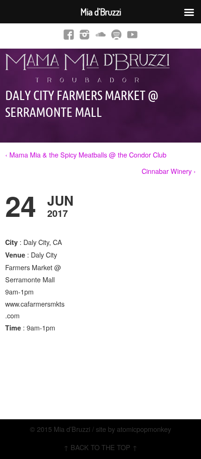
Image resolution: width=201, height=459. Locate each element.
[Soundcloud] (100, 34)
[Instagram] (84, 34)
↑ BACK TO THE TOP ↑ (100, 447)
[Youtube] (132, 34)
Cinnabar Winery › (169, 171)
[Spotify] (116, 34)
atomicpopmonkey (144, 429)
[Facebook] (68, 34)
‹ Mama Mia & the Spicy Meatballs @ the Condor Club (85, 154)
